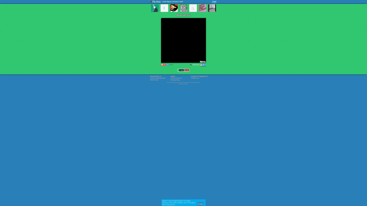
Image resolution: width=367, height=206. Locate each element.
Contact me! (195, 78)
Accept (200, 204)
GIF (167, 64)
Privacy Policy (170, 205)
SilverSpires (196, 65)
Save (187, 70)
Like (163, 64)
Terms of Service (176, 78)
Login (214, 2)
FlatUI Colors (154, 80)
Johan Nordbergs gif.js (158, 78)
